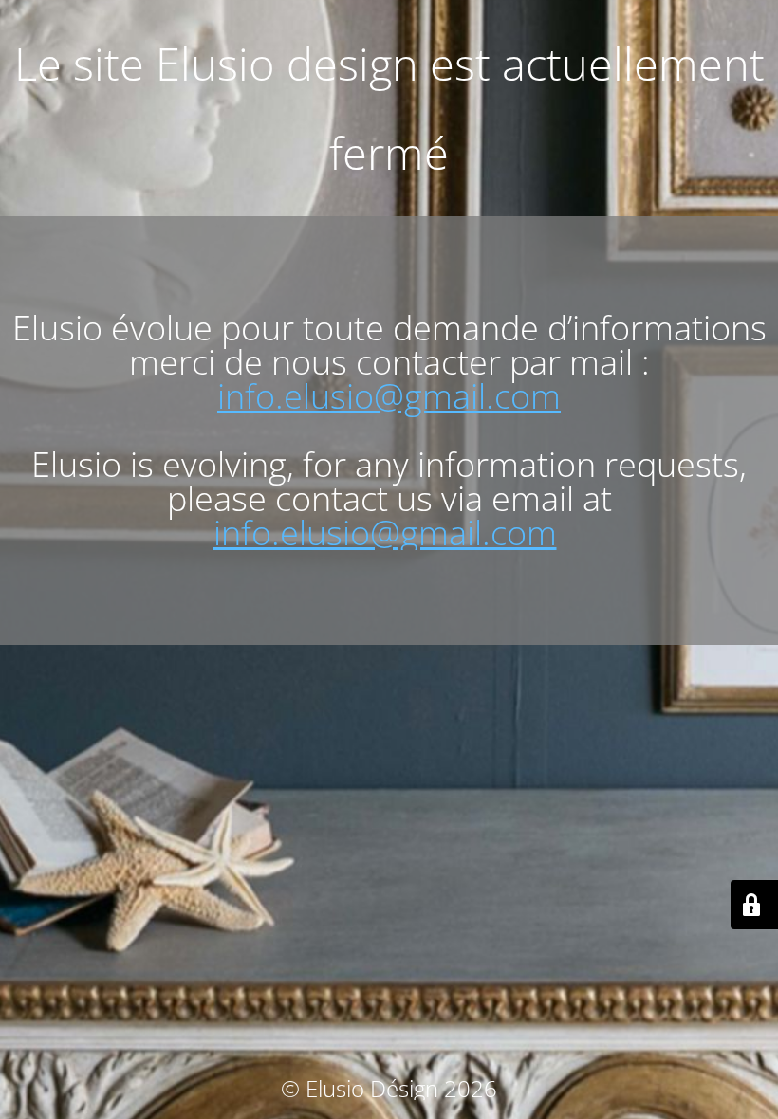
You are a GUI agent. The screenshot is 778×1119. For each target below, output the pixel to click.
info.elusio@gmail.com (389, 396)
